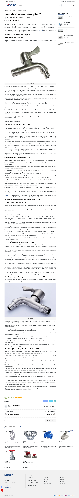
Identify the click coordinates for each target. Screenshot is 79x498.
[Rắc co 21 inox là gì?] (60, 37)
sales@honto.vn (71, 1)
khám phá (41, 30)
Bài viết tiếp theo (50, 411)
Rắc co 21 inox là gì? (68, 35)
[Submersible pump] (60, 17)
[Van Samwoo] (48, 435)
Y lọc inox (62, 479)
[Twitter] (51, 406)
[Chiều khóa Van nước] (30, 455)
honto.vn (23, 391)
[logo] (11, 5)
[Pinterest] (52, 406)
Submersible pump (68, 16)
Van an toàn (62, 477)
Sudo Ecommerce (14, 17)
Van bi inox (62, 481)
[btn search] (59, 5)
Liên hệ (45, 481)
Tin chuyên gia (9, 431)
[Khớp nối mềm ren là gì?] (60, 44)
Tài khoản (6, 1)
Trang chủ (46, 477)
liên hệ (7, 195)
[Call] (2, 490)
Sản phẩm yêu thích (12, 1)
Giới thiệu (46, 479)
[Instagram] (53, 406)
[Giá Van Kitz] (12, 455)
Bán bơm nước (67, 22)
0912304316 (65, 1)
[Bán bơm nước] (60, 24)
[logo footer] (14, 475)
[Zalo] (2, 487)
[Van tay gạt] (67, 435)
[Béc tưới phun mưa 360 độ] (12, 435)
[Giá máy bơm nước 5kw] (60, 30)
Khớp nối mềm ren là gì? (69, 42)
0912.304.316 (30, 477)
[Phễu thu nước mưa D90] (30, 435)
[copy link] (19, 20)
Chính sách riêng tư (48, 483)
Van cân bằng (62, 483)
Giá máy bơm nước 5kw (69, 29)
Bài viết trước (9, 411)
